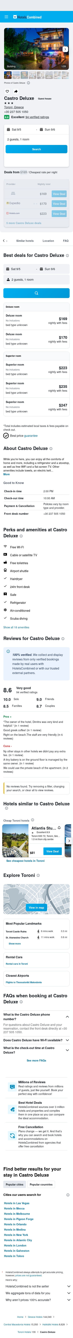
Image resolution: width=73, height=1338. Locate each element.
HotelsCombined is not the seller (27, 1286)
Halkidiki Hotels (50, 1324)
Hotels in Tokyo (14, 1256)
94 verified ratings (37, 117)
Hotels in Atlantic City (18, 1240)
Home (20, 1316)
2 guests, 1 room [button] (18, 139)
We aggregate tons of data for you (28, 1293)
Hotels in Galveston (16, 1250)
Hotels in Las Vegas (16, 1203)
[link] (25, 860)
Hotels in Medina (15, 1229)
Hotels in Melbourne (17, 1214)
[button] (6, 17)
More (6, 474)
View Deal (52, 851)
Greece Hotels (35, 1316)
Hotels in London (15, 1245)
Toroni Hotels (24, 1331)
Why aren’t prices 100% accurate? (28, 1300)
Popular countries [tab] (41, 1184)
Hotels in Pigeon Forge (19, 1219)
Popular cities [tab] (14, 1184)
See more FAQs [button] (36, 1060)
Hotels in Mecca (14, 1208)
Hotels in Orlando (15, 1224)
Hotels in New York (16, 1235)
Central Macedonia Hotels (17, 1324)
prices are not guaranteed (28, 1275)
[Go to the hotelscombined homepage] (27, 16)
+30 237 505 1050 (16, 111)
